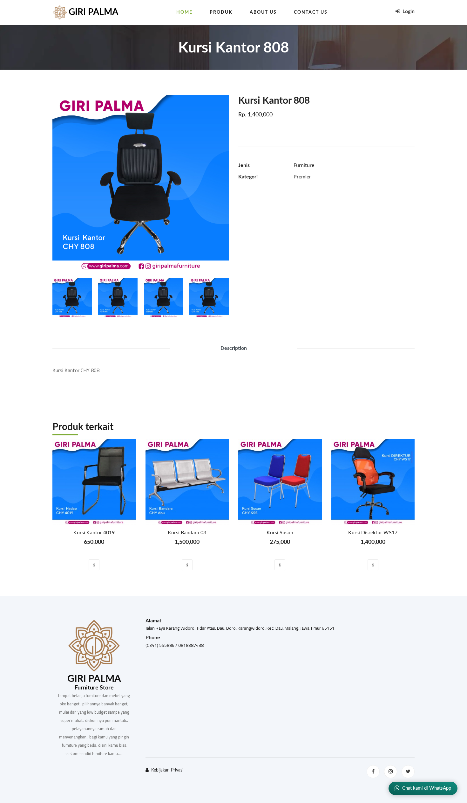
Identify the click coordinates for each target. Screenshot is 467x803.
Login (408, 11)
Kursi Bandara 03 (187, 532)
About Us (263, 12)
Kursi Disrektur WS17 (372, 532)
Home (184, 12)
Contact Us (311, 12)
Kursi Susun (280, 532)
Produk (221, 12)
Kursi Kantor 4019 (94, 532)
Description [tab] (233, 348)
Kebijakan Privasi (167, 770)
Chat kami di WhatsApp (426, 788)
